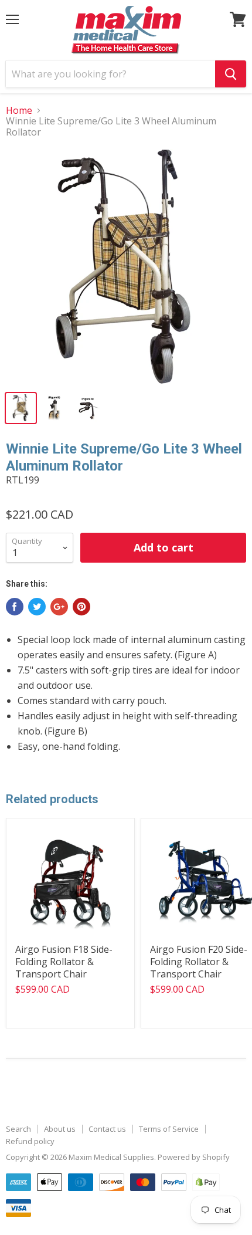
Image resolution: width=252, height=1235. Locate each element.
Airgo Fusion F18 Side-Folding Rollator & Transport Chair (64, 961)
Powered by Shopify (194, 1157)
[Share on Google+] (59, 606)
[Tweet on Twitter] (37, 606)
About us (60, 1129)
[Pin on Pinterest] (81, 606)
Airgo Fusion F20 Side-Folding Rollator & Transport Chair (198, 961)
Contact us (107, 1129)
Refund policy (30, 1141)
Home (19, 110)
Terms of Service (169, 1129)
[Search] (230, 73)
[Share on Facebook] (14, 606)
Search (18, 1129)
